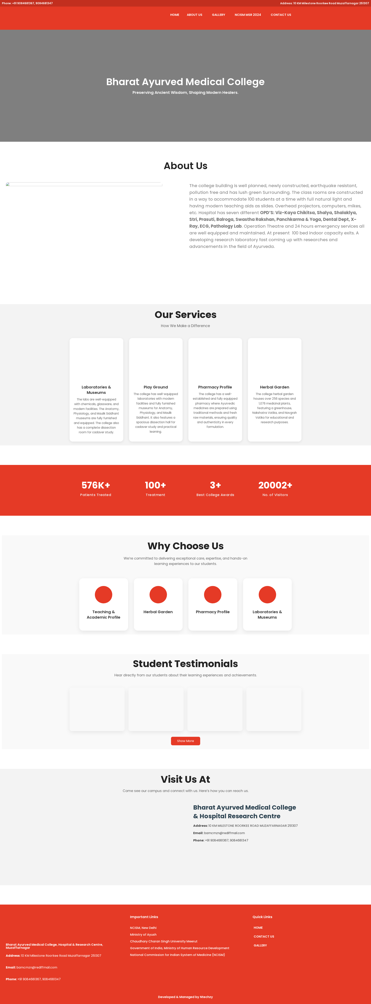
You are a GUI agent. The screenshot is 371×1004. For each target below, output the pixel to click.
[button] (195, 14)
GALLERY (218, 15)
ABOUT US (194, 15)
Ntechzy (206, 997)
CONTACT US (281, 15)
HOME (174, 15)
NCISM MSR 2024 (248, 15)
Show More (185, 741)
